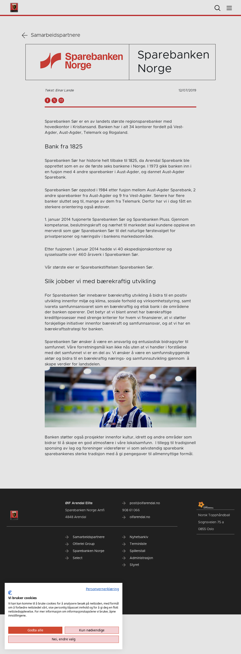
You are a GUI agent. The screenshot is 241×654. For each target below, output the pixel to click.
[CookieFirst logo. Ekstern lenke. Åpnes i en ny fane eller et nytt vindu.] (10, 593)
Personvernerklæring (102, 589)
